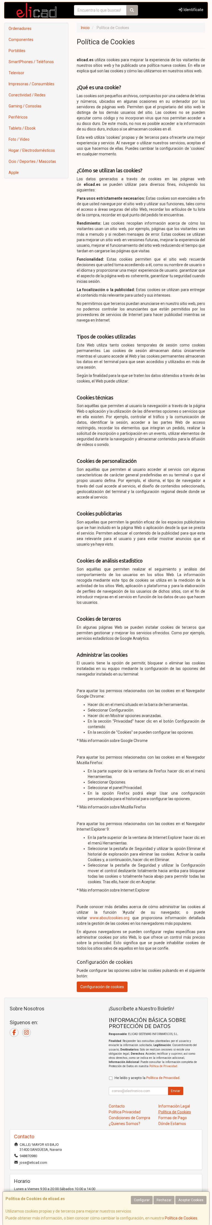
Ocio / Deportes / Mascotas (32, 161)
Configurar (142, 1200)
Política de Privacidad (163, 1066)
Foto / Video (19, 139)
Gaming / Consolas (25, 106)
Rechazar (164, 1200)
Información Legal (174, 1106)
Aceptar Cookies (190, 1200)
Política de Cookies (181, 1218)
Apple (14, 172)
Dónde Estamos (172, 1123)
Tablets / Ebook (22, 128)
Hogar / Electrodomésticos (32, 150)
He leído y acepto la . (147, 1078)
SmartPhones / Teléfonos (31, 62)
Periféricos (18, 117)
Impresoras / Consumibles (31, 84)
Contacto (117, 1106)
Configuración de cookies (102, 987)
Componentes (21, 39)
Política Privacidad (125, 1112)
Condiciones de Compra (129, 1118)
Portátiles (17, 50)
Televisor (16, 73)
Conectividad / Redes (27, 95)
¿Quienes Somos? (124, 1123)
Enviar (175, 1091)
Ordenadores (20, 28)
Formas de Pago (172, 1118)
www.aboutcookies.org (109, 918)
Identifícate (193, 9)
